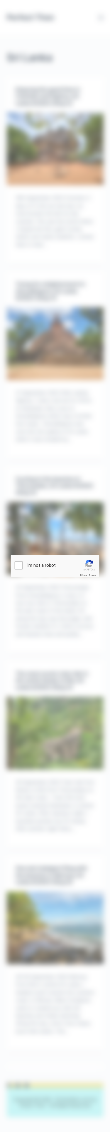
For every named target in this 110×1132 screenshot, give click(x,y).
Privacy (83, 575)
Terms (92, 575)
